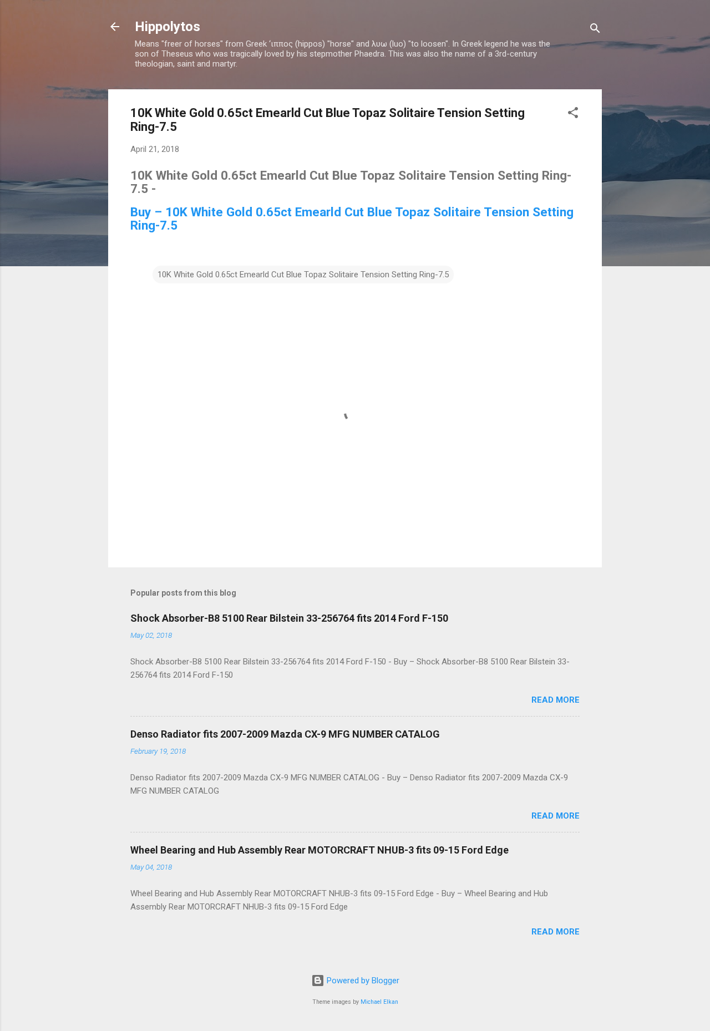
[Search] (595, 30)
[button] (573, 114)
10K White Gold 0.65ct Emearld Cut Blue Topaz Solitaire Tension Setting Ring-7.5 (303, 275)
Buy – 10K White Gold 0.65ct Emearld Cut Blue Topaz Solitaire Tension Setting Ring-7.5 (352, 218)
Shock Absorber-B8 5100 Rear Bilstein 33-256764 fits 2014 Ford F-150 (289, 618)
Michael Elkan (379, 1001)
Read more (555, 700)
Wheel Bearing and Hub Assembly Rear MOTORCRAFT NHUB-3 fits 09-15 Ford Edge (319, 850)
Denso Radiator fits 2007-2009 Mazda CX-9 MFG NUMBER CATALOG (285, 734)
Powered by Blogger (361, 981)
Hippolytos (167, 26)
